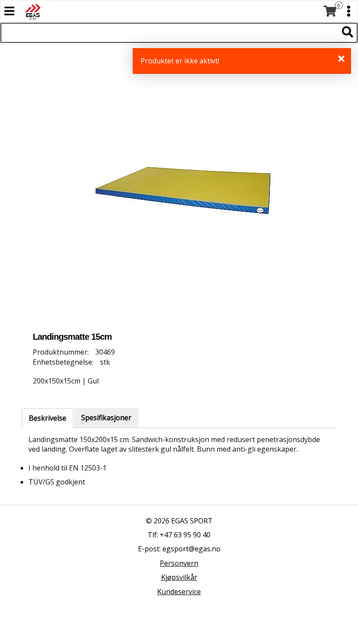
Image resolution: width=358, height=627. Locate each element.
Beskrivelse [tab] (47, 418)
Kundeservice (179, 591)
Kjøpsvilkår (179, 577)
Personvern (179, 563)
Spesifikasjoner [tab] (106, 417)
